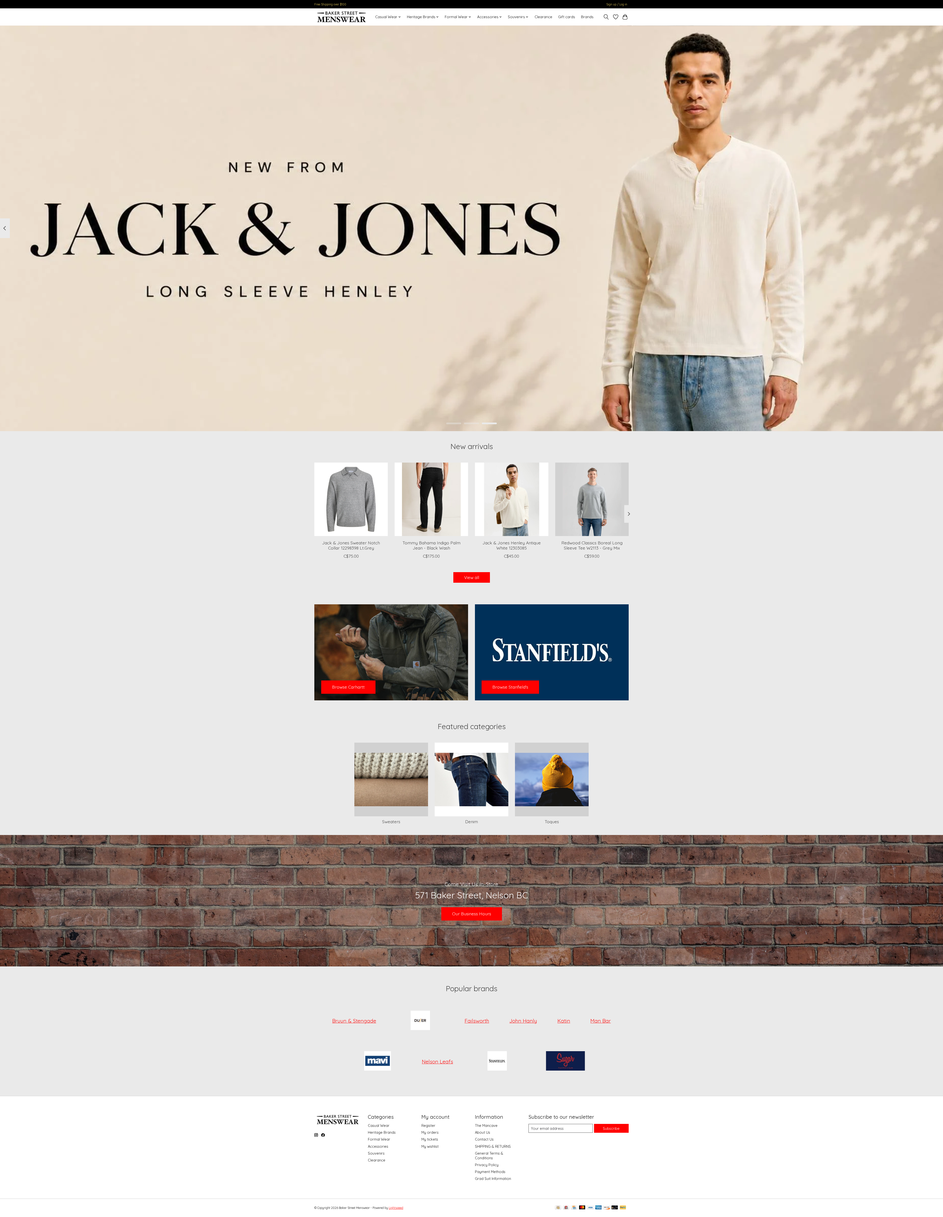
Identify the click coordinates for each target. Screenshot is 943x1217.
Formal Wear (379, 1139)
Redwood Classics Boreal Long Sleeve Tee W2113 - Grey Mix (592, 545)
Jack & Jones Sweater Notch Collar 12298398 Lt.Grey (351, 545)
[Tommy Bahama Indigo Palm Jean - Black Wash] (431, 499)
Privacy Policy (487, 1164)
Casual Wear (378, 1125)
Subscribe (611, 1128)
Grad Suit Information (493, 1178)
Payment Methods (490, 1171)
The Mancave (486, 1125)
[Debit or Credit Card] (614, 1207)
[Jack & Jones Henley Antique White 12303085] (511, 499)
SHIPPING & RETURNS (493, 1146)
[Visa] (590, 1207)
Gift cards (566, 16)
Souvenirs (376, 1153)
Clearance (543, 16)
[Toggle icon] (606, 17)
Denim (471, 821)
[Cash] (558, 1207)
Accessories (378, 1146)
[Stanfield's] (497, 1061)
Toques (552, 821)
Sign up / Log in (616, 4)
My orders (430, 1132)
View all (471, 577)
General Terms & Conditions (489, 1155)
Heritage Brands (382, 1132)
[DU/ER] (420, 1021)
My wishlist (430, 1146)
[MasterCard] (582, 1207)
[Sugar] (565, 1061)
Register (428, 1125)
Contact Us (484, 1139)
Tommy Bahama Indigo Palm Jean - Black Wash (431, 545)
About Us (482, 1132)
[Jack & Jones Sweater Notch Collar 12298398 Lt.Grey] (351, 499)
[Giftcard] (566, 1207)
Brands (587, 16)
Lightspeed (396, 1208)
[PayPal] (623, 1207)
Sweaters (391, 821)
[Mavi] (377, 1061)
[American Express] (598, 1207)
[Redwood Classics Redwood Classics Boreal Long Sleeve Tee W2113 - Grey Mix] (592, 499)
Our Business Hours (471, 913)
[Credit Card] (574, 1207)
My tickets (429, 1139)
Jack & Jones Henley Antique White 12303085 (512, 545)
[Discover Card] (606, 1207)
